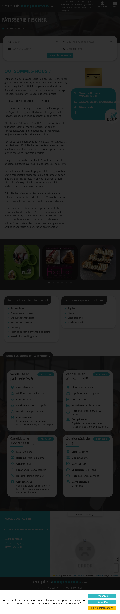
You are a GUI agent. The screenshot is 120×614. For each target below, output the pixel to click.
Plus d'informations (102, 608)
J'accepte (102, 596)
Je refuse (102, 602)
